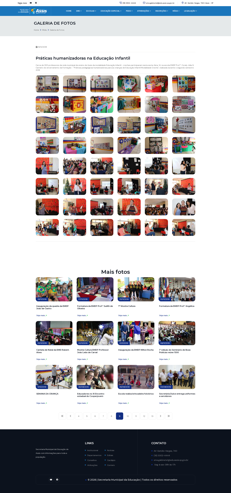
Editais (110, 455)
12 (144, 416)
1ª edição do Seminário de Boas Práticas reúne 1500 (175, 351)
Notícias (110, 450)
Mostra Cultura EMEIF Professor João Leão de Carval (93, 351)
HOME (69, 11)
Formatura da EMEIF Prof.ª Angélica (176, 306)
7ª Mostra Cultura (126, 306)
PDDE (128, 11)
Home (36, 30)
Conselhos (92, 460)
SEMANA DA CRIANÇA (47, 394)
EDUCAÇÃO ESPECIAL (110, 11)
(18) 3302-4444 (129, 3)
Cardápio (111, 460)
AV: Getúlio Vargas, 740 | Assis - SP (199, 3)
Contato (111, 465)
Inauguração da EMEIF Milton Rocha (136, 350)
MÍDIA (175, 11)
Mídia (44, 30)
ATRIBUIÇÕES (143, 11)
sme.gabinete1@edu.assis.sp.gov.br (160, 3)
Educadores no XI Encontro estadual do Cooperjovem (90, 395)
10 (128, 416)
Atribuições (92, 465)
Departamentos (94, 455)
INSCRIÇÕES (161, 11)
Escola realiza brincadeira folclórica (136, 394)
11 (136, 416)
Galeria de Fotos (57, 30)
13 (152, 416)
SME (78, 11)
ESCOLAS (90, 11)
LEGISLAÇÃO (189, 11)
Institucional (92, 450)
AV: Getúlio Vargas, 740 (165, 450)
